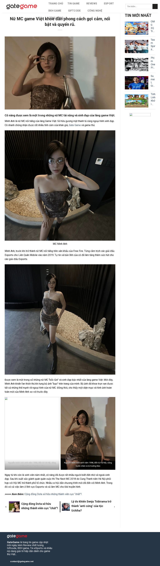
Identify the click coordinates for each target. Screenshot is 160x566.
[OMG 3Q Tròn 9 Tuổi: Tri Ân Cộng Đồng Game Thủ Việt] (136, 28)
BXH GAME (54, 10)
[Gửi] (155, 6)
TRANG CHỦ (55, 3)
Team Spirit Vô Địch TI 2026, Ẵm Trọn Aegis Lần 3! (153, 44)
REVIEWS (91, 3)
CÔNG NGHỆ (95, 10)
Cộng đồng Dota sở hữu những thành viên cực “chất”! (53, 494)
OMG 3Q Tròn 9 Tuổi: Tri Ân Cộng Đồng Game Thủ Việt (153, 26)
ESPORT (109, 3)
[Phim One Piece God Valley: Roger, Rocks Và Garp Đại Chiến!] (136, 64)
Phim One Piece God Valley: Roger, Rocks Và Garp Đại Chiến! (153, 62)
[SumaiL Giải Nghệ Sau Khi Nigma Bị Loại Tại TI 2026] (136, 83)
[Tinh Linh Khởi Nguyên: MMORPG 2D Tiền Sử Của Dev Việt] (136, 101)
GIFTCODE (74, 10)
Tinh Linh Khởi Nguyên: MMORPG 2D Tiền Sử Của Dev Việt (153, 99)
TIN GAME (74, 3)
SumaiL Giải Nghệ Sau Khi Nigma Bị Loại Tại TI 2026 (153, 81)
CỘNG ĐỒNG (55, 17)
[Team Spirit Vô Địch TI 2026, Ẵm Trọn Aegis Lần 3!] (136, 46)
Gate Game (75, 125)
